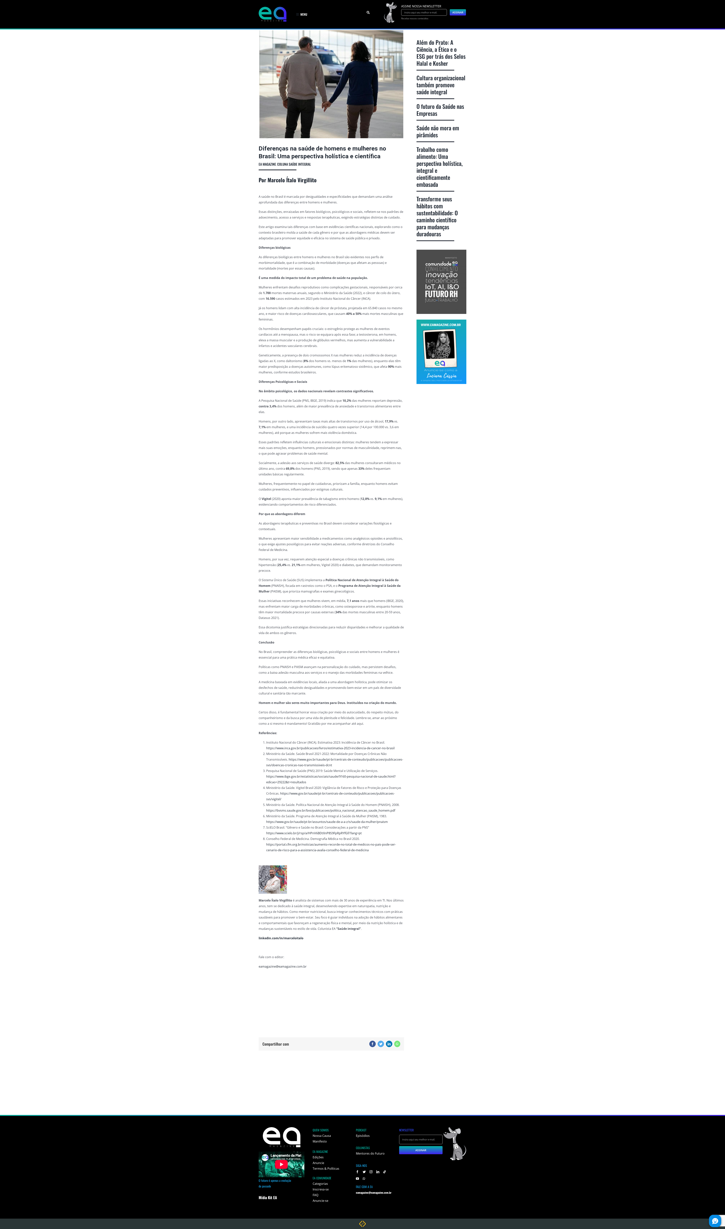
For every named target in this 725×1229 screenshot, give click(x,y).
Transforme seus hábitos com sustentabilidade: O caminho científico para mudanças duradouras (437, 216)
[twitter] (364, 1171)
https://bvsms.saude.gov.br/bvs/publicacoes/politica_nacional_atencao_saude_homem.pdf (330, 810)
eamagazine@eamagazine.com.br (283, 966)
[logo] (272, 8)
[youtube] (357, 1178)
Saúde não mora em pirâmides (437, 131)
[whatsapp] (364, 1178)
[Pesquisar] (368, 12)
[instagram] (371, 1171)
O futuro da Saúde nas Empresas (440, 109)
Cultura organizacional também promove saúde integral (440, 84)
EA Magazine (267, 164)
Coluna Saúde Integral (294, 164)
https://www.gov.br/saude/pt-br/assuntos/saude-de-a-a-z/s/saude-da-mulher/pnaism (327, 822)
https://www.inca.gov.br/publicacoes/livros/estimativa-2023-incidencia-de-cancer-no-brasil (330, 748)
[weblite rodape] (362, 1222)
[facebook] (357, 1171)
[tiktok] (384, 1171)
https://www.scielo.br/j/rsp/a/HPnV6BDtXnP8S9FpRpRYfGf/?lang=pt (314, 833)
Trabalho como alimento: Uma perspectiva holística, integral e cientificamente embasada (439, 166)
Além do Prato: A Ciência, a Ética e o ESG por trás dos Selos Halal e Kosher (441, 52)
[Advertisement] (331, 999)
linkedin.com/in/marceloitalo (281, 938)
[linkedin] (377, 1171)
